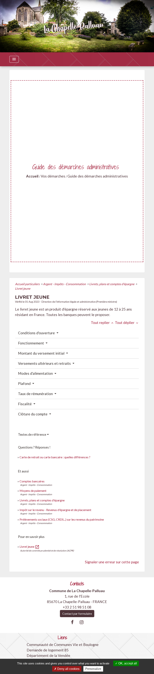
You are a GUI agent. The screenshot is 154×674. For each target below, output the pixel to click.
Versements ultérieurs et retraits (45, 363)
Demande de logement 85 (48, 650)
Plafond (24, 383)
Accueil (32, 176)
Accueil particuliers (27, 284)
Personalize (93, 668)
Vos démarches (53, 176)
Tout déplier (127, 322)
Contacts (77, 583)
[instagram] (81, 622)
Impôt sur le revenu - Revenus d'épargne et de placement (55, 510)
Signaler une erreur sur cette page (112, 562)
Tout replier (102, 322)
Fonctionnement (31, 343)
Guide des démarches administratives (97, 176)
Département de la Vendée (48, 655)
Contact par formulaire (77, 613)
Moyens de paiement (33, 490)
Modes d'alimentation (36, 373)
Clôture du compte (33, 414)
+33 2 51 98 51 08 (77, 607)
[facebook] (72, 622)
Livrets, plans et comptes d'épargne (112, 284)
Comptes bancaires (32, 481)
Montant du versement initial (41, 353)
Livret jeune (22, 288)
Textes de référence (32, 434)
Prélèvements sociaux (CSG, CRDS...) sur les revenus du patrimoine (62, 519)
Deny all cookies (68, 668)
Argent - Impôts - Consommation (64, 284)
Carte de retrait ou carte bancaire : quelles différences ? (55, 457)
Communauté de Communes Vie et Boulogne (63, 644)
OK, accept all (127, 663)
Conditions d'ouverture (37, 333)
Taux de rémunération (36, 393)
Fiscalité (25, 404)
